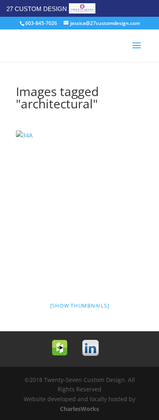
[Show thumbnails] (79, 305)
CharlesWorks (79, 409)
